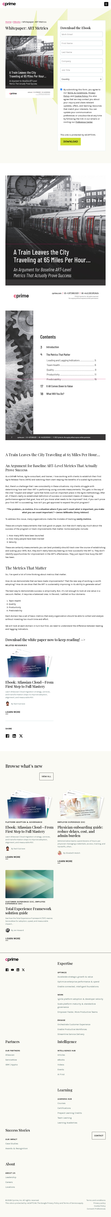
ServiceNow (11, 1059)
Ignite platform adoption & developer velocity (80, 999)
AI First (61, 1074)
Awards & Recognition (16, 1148)
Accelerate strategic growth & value (75, 976)
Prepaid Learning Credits (70, 1113)
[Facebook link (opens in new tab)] (7, 970)
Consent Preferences (96, 1209)
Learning (65, 1090)
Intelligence (67, 1041)
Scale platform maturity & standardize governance (77, 1005)
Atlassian (9, 1055)
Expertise (65, 963)
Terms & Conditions (77, 93)
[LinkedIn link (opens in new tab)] (17, 970)
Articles (61, 1055)
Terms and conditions (96, 1200)
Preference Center (84, 122)
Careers (9, 1182)
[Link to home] (9, 4)
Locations (10, 1187)
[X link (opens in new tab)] (23, 970)
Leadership (10, 1177)
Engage (61, 1020)
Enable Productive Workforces (72, 1029)
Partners (12, 1041)
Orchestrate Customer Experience (74, 1024)
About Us (10, 1173)
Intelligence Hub (67, 1051)
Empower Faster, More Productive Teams (78, 1012)
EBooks (16, 22)
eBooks (61, 1059)
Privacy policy (99, 1203)
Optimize (62, 973)
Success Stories (17, 1130)
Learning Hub (65, 1099)
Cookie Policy (81, 96)
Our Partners (12, 1051)
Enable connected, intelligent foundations (78, 986)
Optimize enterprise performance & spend (78, 981)
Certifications (64, 1108)
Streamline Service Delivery (71, 1034)
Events (61, 1069)
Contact (98, 1135)
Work (60, 995)
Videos (61, 1064)
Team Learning (65, 1118)
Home (8, 22)
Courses (62, 1103)
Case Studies (11, 1143)
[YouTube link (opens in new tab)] (12, 970)
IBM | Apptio (11, 1064)
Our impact (11, 1139)
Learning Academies (67, 1122)
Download (70, 141)
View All (46, 776)
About (10, 1164)
